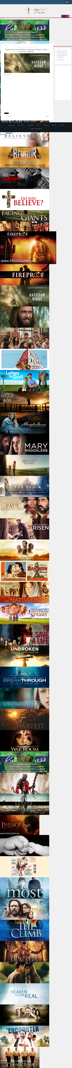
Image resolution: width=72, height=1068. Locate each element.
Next (3, 18)
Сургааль (54, 125)
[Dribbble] (68, 16)
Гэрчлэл (62, 125)
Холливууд (31, 125)
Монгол (38, 125)
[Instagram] (65, 16)
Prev (1, 18)
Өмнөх (9, 116)
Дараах (47, 116)
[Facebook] (62, 16)
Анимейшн (46, 125)
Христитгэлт (21, 125)
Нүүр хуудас (11, 125)
